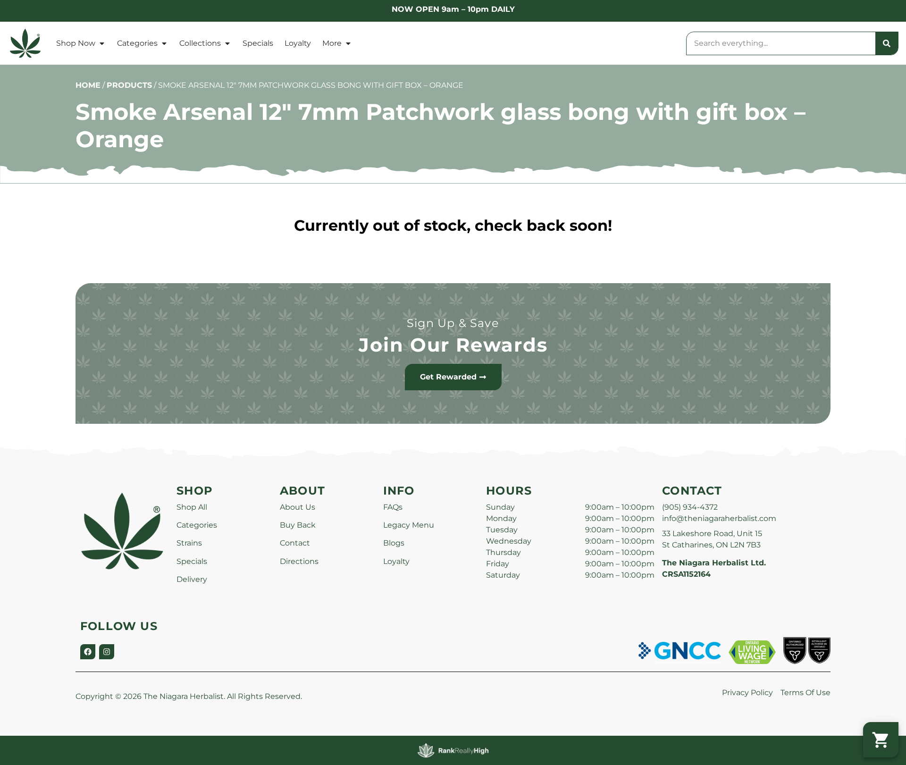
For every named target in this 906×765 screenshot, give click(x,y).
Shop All (191, 507)
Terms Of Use (805, 692)
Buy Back (298, 525)
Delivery (191, 579)
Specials (258, 43)
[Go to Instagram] (106, 651)
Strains (189, 542)
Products (129, 85)
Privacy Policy (747, 692)
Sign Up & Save (453, 323)
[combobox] (781, 43)
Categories (137, 43)
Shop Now (75, 43)
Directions (299, 561)
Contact (295, 542)
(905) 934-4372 (690, 507)
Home (88, 85)
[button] (880, 739)
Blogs (393, 542)
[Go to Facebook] (87, 651)
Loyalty (298, 43)
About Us (297, 507)
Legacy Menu (408, 525)
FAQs (393, 507)
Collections (200, 43)
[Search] (886, 43)
